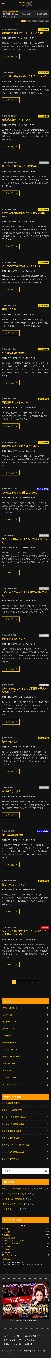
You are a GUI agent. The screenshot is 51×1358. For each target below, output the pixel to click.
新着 (23, 21)
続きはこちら (7, 1259)
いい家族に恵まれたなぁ (12, 1199)
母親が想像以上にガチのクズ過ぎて (21, 446)
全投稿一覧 (7, 1015)
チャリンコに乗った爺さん (13, 1188)
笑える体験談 (12, 1131)
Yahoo (6, 1234)
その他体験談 (12, 1159)
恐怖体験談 (12, 1103)
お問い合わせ (30, 1344)
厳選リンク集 (8, 1070)
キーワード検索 (9, 1063)
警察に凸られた (10, 309)
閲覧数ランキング (10, 1021)
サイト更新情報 (9, 1077)
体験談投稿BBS (9, 1042)
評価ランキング (9, 1029)
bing (6, 1229)
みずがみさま (7, 1209)
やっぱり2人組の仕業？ (14, 352)
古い (29, 21)
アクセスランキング (27, 1340)
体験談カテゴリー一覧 (11, 1056)
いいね (41, 21)
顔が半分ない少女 (11, 791)
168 (32, 982)
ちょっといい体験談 (15, 1117)
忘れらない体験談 (14, 1152)
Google (7, 1232)
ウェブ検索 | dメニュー (14, 1240)
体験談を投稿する (10, 1008)
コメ (46, 21)
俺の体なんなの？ (11, 741)
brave (6, 1249)
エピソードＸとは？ (11, 1084)
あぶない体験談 (13, 1110)
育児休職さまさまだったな (13, 1193)
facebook (8, 1246)
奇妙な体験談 (12, 1138)
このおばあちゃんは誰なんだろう (19, 492)
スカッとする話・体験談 (16, 1145)
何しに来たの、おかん (14, 884)
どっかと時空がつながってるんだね (21, 265)
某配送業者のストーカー (15, 402)
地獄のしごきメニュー (11, 1204)
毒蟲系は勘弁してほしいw (16, 119)
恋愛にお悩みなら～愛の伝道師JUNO (25, 1320)
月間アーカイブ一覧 (12, 1344)
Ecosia (7, 1252)
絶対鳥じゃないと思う (14, 638)
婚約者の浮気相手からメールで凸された (23, 33)
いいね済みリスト (10, 1049)
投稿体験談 (7, 1036)
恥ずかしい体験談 (14, 1124)
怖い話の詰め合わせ (12, 834)
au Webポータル (11, 1255)
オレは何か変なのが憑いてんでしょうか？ (24, 76)
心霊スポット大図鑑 (12, 1243)
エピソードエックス (30, 1351)
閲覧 (34, 21)
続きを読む (10, 57)
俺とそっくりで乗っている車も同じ (21, 166)
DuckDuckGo (9, 1237)
